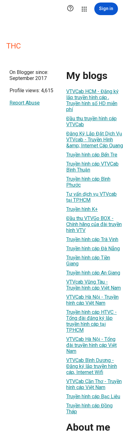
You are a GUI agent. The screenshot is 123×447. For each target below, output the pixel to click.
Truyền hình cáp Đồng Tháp (89, 409)
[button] (70, 8)
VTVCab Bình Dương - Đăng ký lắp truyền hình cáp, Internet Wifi (91, 366)
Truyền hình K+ (82, 209)
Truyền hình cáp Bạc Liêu (93, 396)
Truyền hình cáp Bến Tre (91, 155)
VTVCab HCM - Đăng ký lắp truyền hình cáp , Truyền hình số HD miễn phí (92, 100)
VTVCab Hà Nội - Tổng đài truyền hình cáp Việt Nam (91, 345)
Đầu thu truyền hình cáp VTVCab (91, 121)
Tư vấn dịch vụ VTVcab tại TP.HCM (91, 197)
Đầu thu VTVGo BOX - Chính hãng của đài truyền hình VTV (94, 224)
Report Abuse (24, 103)
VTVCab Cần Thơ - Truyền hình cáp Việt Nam (94, 384)
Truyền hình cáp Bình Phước (88, 182)
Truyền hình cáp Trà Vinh (92, 239)
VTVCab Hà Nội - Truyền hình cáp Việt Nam (92, 300)
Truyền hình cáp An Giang (93, 273)
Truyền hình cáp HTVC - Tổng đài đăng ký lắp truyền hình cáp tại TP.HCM (91, 321)
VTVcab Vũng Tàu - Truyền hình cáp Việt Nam (93, 285)
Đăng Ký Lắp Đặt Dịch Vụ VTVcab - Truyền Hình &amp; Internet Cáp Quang (94, 140)
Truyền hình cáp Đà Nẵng (93, 249)
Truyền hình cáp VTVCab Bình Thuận (92, 167)
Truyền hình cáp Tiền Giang (88, 261)
